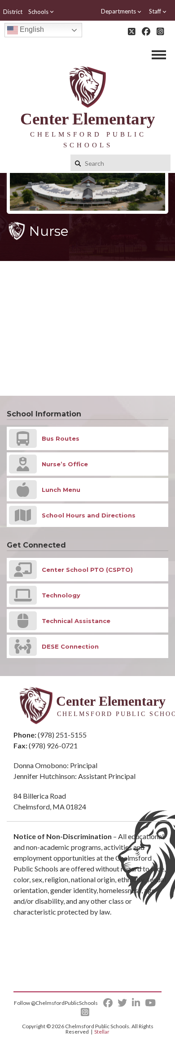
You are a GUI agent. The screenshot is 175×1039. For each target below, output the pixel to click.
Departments (118, 11)
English (31, 29)
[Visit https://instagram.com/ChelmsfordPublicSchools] (160, 31)
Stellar (101, 1031)
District (12, 11)
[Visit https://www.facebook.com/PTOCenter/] (146, 31)
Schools (38, 11)
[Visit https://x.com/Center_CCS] (132, 31)
